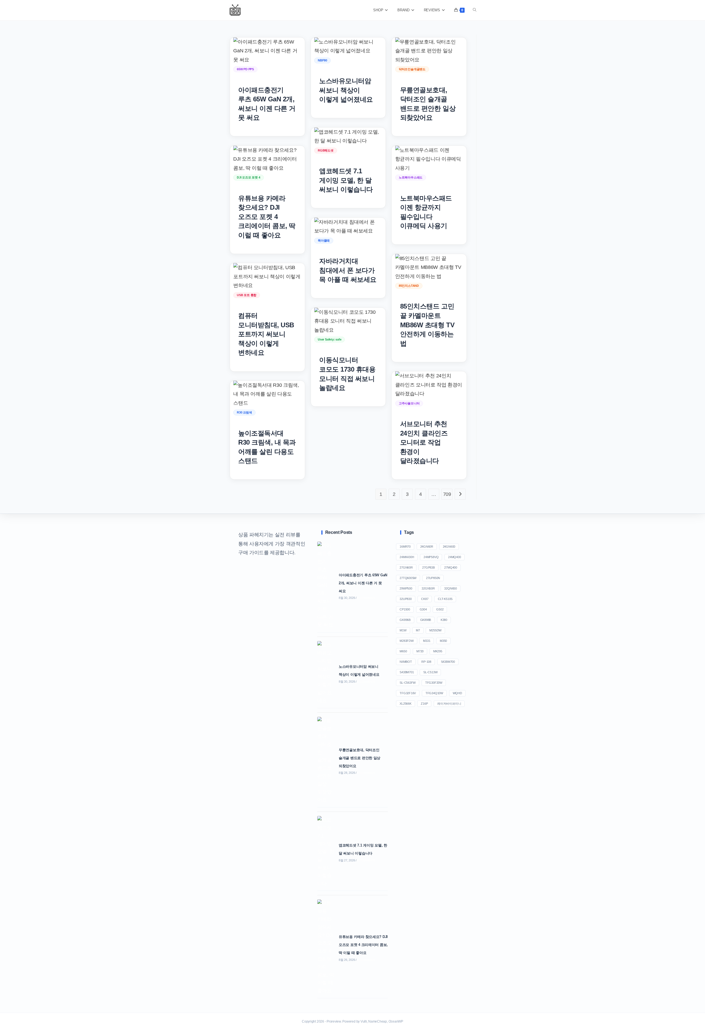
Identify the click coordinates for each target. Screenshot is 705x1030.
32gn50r (428, 588)
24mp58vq (431, 557)
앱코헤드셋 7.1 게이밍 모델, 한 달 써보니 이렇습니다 (346, 180)
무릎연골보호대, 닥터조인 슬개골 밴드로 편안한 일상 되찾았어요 (359, 758)
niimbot (406, 661)
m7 (418, 630)
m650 (403, 651)
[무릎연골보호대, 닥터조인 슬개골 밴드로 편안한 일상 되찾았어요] (326, 760)
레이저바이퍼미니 (449, 703)
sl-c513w (430, 672)
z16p (424, 703)
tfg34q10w (434, 693)
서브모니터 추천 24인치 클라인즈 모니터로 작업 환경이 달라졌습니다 (424, 442)
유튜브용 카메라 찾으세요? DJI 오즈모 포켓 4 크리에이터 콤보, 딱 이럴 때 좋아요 (266, 216)
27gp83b (428, 567)
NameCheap (377, 1021)
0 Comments (366, 597)
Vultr (363, 1021)
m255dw (435, 630)
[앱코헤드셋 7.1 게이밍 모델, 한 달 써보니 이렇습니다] (326, 851)
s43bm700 (448, 661)
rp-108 (426, 661)
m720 (420, 651)
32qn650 (450, 588)
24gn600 (449, 546)
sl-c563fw (408, 682)
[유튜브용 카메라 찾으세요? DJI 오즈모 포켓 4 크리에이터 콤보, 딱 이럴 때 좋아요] (326, 947)
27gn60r (406, 567)
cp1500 (405, 609)
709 (447, 494)
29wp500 (406, 588)
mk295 (437, 651)
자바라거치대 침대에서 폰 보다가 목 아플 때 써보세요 (347, 270)
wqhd (457, 693)
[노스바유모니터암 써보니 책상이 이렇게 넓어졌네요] (326, 672)
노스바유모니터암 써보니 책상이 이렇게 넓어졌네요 (346, 90)
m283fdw (406, 640)
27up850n (433, 578)
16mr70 (405, 546)
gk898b (425, 619)
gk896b (405, 619)
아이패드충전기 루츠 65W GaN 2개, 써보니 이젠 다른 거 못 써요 (363, 583)
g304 (423, 609)
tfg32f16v (408, 693)
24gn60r (426, 546)
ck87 (424, 599)
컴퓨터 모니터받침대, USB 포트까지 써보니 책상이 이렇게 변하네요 (266, 334)
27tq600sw (408, 578)
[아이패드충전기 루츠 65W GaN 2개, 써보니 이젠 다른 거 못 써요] (326, 585)
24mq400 (454, 557)
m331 (426, 640)
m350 (443, 640)
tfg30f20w (433, 682)
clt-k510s (445, 599)
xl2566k (405, 703)
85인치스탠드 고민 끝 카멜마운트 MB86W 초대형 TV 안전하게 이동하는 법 (427, 324)
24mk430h (407, 557)
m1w (403, 630)
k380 (444, 619)
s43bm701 (407, 672)
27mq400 (450, 567)
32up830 (405, 599)
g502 (439, 609)
